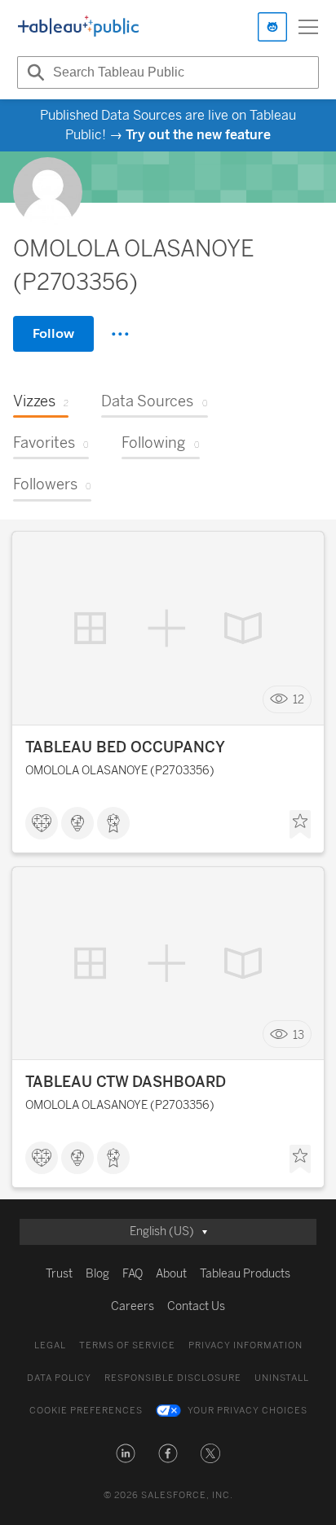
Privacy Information (245, 1345)
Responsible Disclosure (172, 1378)
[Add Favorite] (300, 824)
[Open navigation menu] (308, 26)
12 (298, 700)
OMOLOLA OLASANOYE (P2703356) (119, 771)
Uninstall (281, 1378)
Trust (59, 1274)
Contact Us (196, 1306)
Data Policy (59, 1378)
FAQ (132, 1274)
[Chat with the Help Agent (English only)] (272, 27)
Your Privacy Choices (247, 1410)
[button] (126, 1453)
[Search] (33, 72)
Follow (53, 333)
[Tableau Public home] (78, 26)
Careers (132, 1306)
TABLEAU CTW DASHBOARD (125, 1082)
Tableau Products (245, 1274)
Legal (50, 1345)
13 (298, 1034)
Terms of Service (127, 1345)
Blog (97, 1274)
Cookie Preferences (86, 1410)
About (171, 1274)
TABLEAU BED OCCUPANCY (125, 747)
